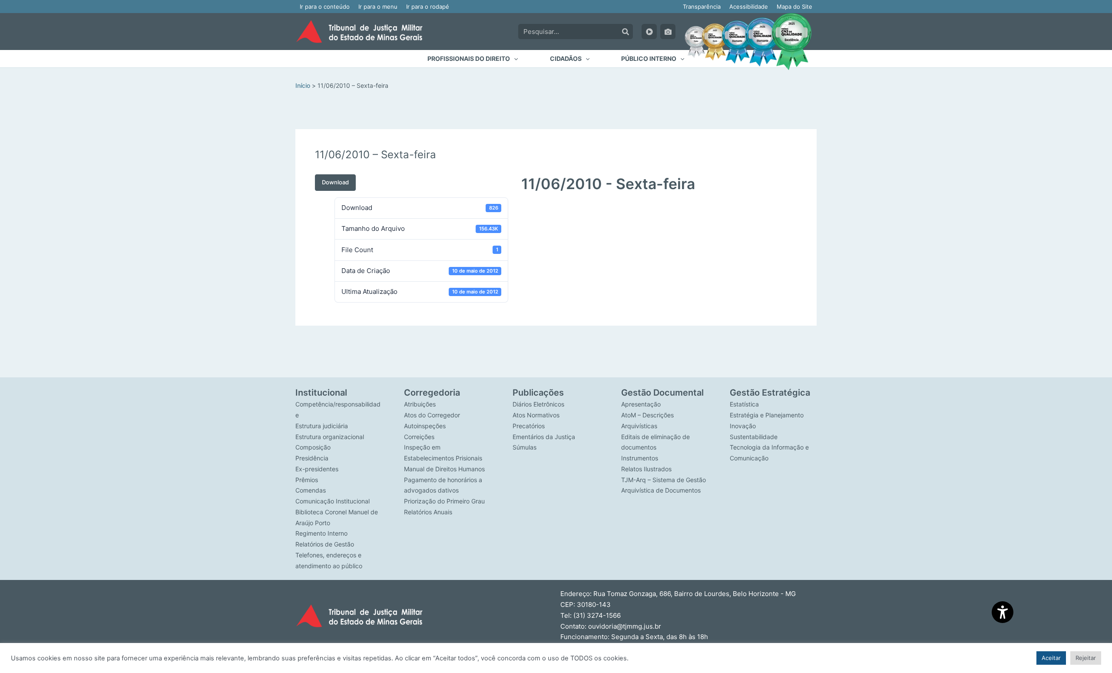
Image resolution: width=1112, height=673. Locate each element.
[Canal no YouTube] (649, 31)
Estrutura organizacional (329, 436)
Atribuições (420, 404)
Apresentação (641, 404)
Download (335, 182)
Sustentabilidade (754, 436)
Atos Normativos (536, 415)
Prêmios (306, 479)
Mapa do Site (794, 6)
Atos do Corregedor (432, 415)
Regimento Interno (321, 533)
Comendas (310, 490)
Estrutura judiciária (321, 426)
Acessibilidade (748, 6)
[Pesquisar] (625, 31)
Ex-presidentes (316, 469)
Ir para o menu (377, 6)
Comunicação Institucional (332, 501)
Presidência (311, 458)
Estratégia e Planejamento (767, 415)
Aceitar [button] (1051, 657)
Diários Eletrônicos (538, 404)
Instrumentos (639, 458)
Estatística (744, 404)
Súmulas (524, 447)
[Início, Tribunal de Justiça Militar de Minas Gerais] (359, 31)
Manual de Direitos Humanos (444, 469)
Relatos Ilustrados (646, 469)
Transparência (702, 6)
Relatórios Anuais (428, 512)
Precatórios (529, 426)
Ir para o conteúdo (325, 6)
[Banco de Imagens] (667, 31)
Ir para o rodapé (427, 6)
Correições (419, 436)
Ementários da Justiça (544, 436)
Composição (313, 447)
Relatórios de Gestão (324, 544)
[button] (472, 58)
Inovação (743, 426)
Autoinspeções (425, 426)
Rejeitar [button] (1086, 657)
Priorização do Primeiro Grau (444, 501)
